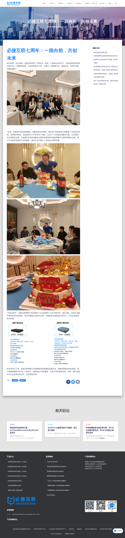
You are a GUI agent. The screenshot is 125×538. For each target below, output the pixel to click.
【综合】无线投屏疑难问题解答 (56, 481)
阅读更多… (102, 438)
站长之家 (18, 514)
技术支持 (102, 3)
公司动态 (15, 380)
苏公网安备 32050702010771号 (57, 529)
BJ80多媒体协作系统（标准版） (18, 466)
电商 (110, 3)
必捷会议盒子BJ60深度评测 (93, 468)
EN (116, 3)
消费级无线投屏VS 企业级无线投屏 (95, 464)
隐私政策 (79, 529)
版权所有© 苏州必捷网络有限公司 (22, 529)
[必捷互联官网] (13, 3)
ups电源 (37, 514)
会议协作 (69, 3)
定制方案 (78, 3)
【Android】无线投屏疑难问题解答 (58, 490)
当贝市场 (14, 514)
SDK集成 (87, 3)
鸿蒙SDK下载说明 (69, 533)
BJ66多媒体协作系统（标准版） (18, 476)
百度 (26, 514)
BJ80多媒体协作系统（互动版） (18, 462)
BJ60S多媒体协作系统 (15, 481)
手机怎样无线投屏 (52, 462)
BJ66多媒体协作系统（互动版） (18, 471)
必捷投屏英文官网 (31, 514)
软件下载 (94, 3)
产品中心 (51, 3)
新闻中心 (23, 380)
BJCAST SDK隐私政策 (91, 529)
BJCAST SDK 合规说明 (106, 529)
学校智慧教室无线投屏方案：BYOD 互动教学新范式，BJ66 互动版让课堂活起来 (100, 430)
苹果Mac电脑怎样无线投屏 (55, 471)
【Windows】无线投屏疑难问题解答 (58, 485)
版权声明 (71, 529)
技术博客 (12, 424)
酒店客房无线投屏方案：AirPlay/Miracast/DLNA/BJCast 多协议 (24, 430)
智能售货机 (22, 514)
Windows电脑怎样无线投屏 (55, 476)
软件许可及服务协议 (56, 533)
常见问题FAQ (51, 495)
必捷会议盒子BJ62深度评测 (93, 466)
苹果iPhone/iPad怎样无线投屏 (56, 466)
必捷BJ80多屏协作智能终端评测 (94, 462)
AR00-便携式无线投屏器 (15, 490)
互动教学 (60, 3)
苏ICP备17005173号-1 (40, 529)
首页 (44, 3)
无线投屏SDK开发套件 (14, 485)
